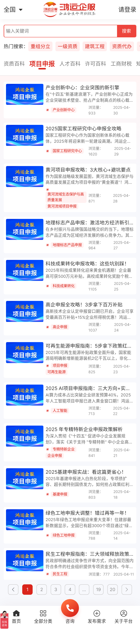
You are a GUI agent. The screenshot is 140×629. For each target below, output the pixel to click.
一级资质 (67, 46)
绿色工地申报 (64, 535)
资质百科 (14, 64)
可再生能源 (56, 372)
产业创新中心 (64, 110)
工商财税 (121, 64)
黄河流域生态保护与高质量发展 (65, 197)
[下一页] (127, 589)
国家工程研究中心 (67, 151)
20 (112, 589)
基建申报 (60, 494)
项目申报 (42, 64)
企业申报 (54, 455)
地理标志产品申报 (67, 245)
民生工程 (60, 574)
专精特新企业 (64, 449)
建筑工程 (95, 46)
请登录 (127, 9)
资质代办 (122, 46)
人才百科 (70, 64)
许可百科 (95, 64)
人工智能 (60, 410)
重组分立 (40, 46)
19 (98, 589)
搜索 (126, 31)
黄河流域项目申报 (62, 206)
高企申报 (60, 327)
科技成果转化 (64, 286)
